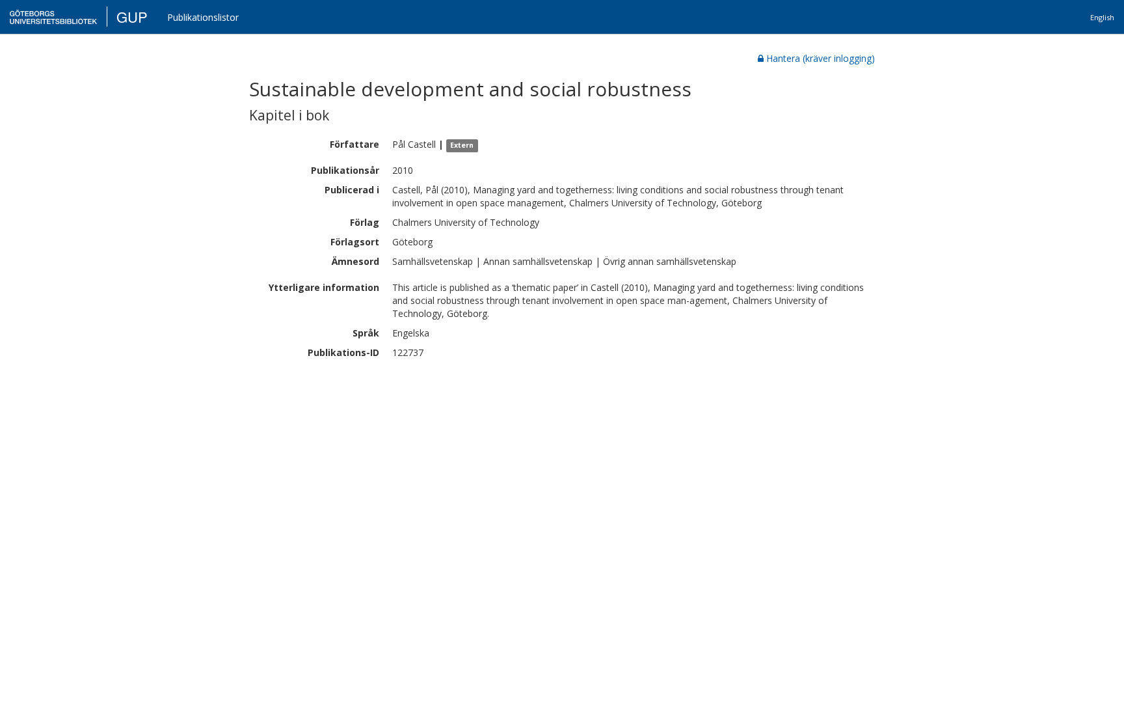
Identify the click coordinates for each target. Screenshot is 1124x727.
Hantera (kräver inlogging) (820, 58)
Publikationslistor (203, 17)
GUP (132, 17)
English (1102, 17)
